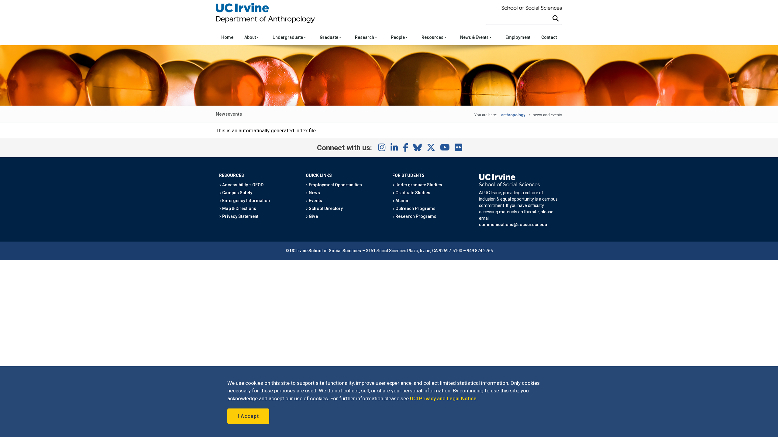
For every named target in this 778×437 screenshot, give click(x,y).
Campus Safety (236, 192)
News (314, 192)
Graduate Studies (412, 192)
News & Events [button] (475, 37)
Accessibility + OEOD (242, 184)
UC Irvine (299, 250)
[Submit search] (555, 18)
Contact (548, 37)
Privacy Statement (239, 216)
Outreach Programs (414, 208)
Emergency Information (245, 200)
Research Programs (415, 216)
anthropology (513, 115)
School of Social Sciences (334, 250)
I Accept (248, 416)
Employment (517, 37)
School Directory (325, 208)
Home (227, 37)
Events (315, 200)
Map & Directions (238, 208)
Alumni (401, 200)
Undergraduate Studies (418, 184)
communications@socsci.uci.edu (513, 224)
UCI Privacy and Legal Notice (443, 398)
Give (313, 216)
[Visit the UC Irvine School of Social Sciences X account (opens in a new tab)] (431, 147)
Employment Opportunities (335, 184)
